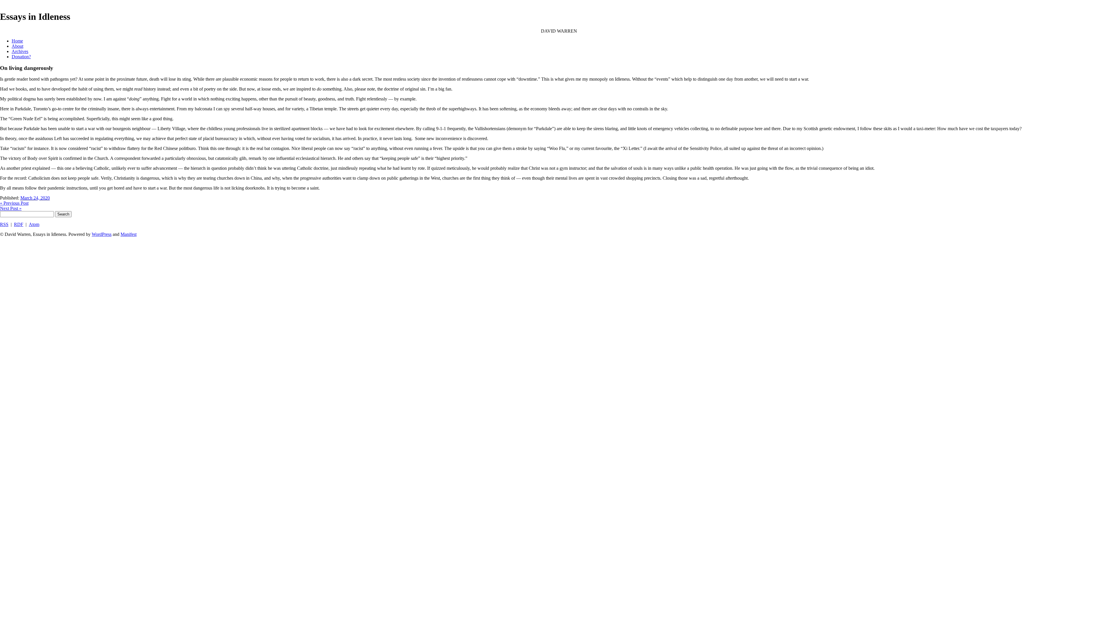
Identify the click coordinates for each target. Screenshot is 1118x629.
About (17, 46)
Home (17, 40)
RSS (4, 224)
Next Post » (11, 208)
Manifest (129, 234)
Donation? (21, 56)
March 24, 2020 (35, 197)
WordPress (102, 234)
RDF (18, 224)
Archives (20, 51)
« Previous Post (14, 203)
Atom (34, 224)
